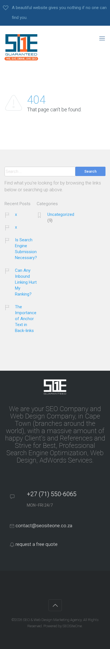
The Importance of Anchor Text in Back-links (25, 318)
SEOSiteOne (72, 626)
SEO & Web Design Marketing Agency (52, 620)
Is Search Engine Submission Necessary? (26, 248)
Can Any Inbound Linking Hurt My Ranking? (26, 282)
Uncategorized (60, 214)
